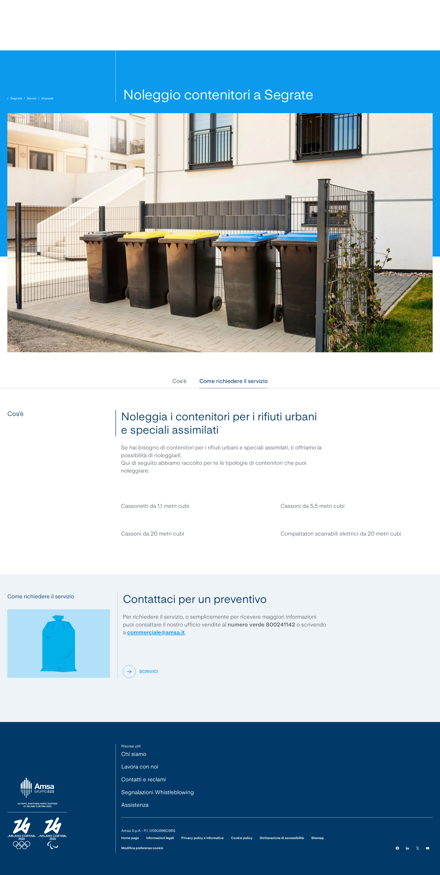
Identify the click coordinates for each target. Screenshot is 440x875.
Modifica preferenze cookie (142, 848)
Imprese (47, 98)
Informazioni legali (160, 838)
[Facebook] (397, 848)
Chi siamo (133, 754)
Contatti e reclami (143, 779)
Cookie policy (241, 838)
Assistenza (134, 804)
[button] (179, 381)
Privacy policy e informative (202, 838)
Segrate (16, 98)
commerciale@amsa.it (156, 632)
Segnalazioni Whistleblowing (157, 792)
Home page (130, 838)
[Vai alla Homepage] (37, 813)
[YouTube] (427, 848)
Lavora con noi (139, 766)
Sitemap (317, 838)
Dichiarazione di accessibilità (282, 838)
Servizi (31, 98)
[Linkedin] (407, 848)
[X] (417, 848)
